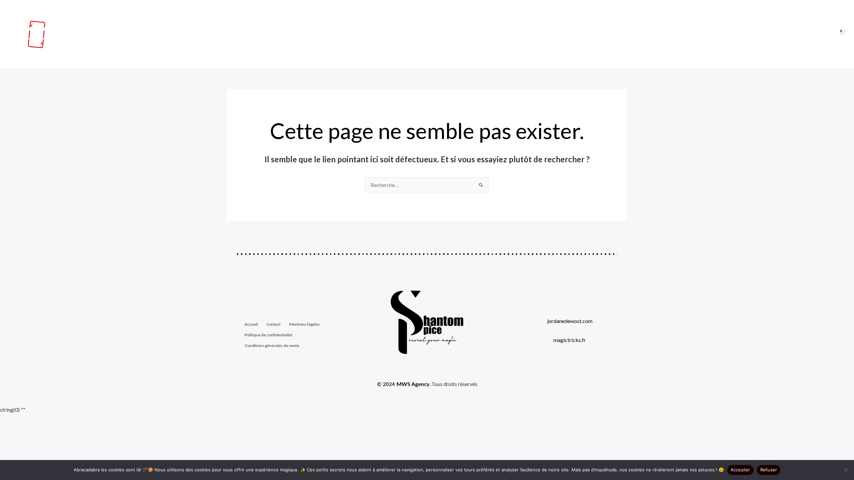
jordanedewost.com (569, 321)
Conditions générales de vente (272, 345)
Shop (761, 34)
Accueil (735, 34)
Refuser (768, 469)
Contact (790, 34)
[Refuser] (845, 470)
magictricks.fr (569, 340)
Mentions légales (304, 324)
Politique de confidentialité (269, 334)
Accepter (740, 469)
